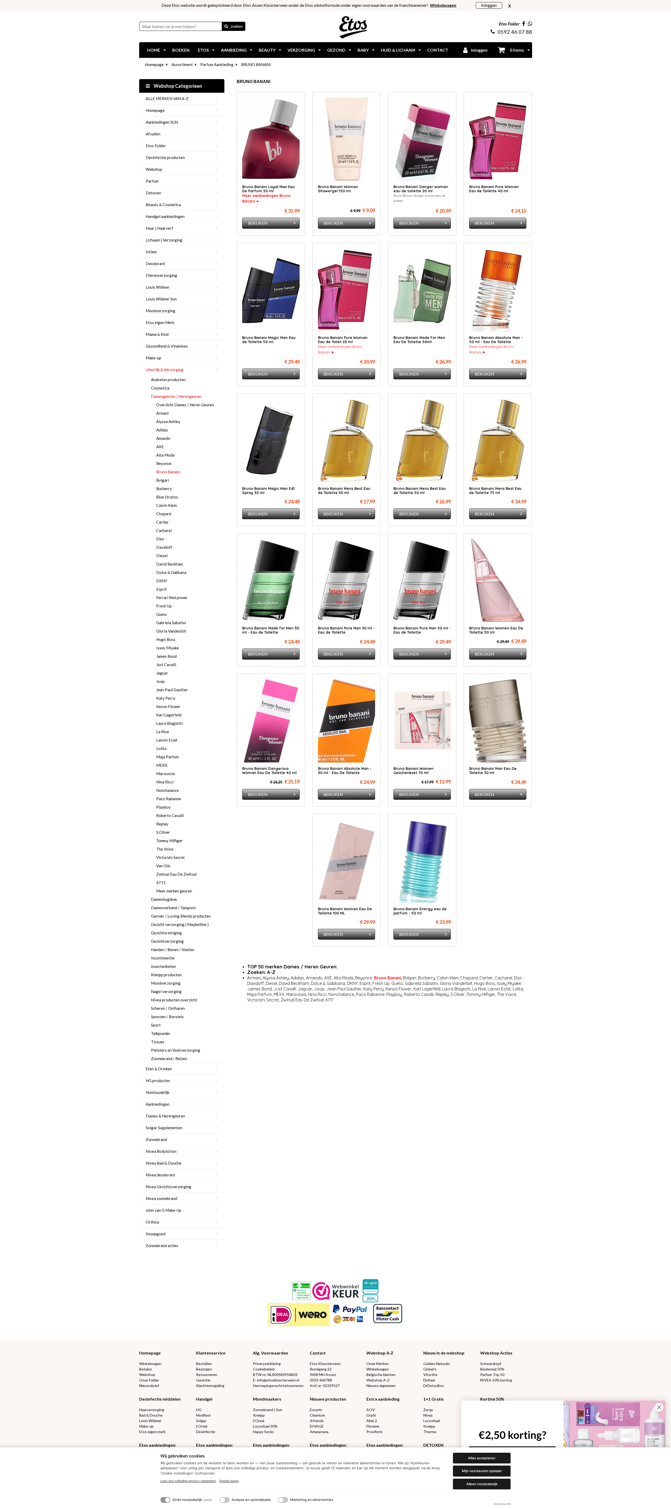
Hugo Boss (165, 639)
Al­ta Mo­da (165, 455)
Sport (156, 1025)
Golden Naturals (436, 1363)
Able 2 (371, 1420)
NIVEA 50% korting (496, 1380)
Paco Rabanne (168, 798)
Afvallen (153, 133)
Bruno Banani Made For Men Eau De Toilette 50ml (419, 339)
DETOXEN (433, 1445)
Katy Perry (165, 698)
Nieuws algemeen (381, 1385)
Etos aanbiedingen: (157, 1445)
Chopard (163, 513)
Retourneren (206, 1374)
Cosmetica (160, 388)
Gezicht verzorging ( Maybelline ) (180, 924)
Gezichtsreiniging (166, 932)
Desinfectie (205, 1431)
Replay (162, 823)
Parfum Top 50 (492, 1374)
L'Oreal (258, 1420)
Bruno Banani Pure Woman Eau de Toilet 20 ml (342, 339)
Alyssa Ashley (168, 421)
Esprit (161, 589)
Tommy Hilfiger (169, 840)
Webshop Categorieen (177, 86)
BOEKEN (181, 49)
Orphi (371, 1415)
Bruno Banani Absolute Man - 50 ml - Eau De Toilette (496, 339)
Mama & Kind (157, 334)
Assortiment (182, 64)
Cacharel (164, 530)
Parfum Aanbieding (217, 64)
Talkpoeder (160, 1033)
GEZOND (336, 49)
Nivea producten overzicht (174, 999)
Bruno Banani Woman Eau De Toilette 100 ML (345, 911)
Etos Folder (156, 145)
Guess (161, 614)
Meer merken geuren (174, 891)
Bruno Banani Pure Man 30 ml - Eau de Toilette (346, 630)
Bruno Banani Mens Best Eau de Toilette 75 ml (495, 490)
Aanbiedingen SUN (162, 122)
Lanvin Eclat (166, 740)
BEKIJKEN (258, 223)
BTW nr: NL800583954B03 (275, 1374)
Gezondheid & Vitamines (167, 346)
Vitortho (430, 1374)
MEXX (161, 765)
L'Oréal (201, 1426)
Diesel (161, 555)
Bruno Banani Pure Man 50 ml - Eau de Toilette (422, 630)
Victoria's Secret (170, 857)
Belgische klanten (381, 1374)
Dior (160, 538)
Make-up (153, 357)
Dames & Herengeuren (165, 1116)
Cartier (162, 522)
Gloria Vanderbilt (171, 631)
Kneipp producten (166, 974)
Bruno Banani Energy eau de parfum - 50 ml (420, 911)
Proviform (374, 1431)
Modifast (203, 1415)
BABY (363, 49)
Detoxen (153, 192)
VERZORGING (301, 49)
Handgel (204, 1398)
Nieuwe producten (328, 1398)
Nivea (427, 1415)
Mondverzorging (160, 310)
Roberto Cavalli (170, 815)
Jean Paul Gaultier (172, 689)
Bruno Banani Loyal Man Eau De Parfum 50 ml (268, 188)
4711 (161, 882)
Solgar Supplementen (164, 1127)
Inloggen (489, 5)
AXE (160, 446)
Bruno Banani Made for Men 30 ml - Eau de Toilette (270, 630)
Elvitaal (429, 1380)
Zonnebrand (156, 1139)
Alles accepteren (481, 1458)
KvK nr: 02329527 (325, 1385)
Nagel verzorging (166, 991)
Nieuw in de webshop (443, 1352)
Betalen (145, 1369)
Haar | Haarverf (159, 228)
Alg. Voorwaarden (270, 1352)
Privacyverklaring (267, 1363)
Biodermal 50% (492, 1369)
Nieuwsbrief (149, 1385)
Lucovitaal (431, 1420)
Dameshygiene (164, 899)
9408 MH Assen (323, 1374)
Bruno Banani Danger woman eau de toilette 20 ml (420, 188)
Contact (318, 1352)
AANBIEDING (234, 49)
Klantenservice (210, 1352)
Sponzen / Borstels (167, 1016)
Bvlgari (162, 480)
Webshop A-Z (379, 1352)
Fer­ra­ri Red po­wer (172, 597)
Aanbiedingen (158, 1104)
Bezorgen (204, 1369)
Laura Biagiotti (169, 723)
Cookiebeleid (263, 1369)
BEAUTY (267, 49)
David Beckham (169, 564)
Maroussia (165, 773)
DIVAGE (317, 1426)
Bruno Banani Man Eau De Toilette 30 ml (493, 770)
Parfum (152, 181)
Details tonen (229, 1481)
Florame (372, 1426)
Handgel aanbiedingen (165, 216)
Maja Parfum (167, 756)
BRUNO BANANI (256, 64)
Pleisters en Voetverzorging (175, 1050)
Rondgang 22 (321, 1369)
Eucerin (316, 1409)
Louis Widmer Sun (161, 299)
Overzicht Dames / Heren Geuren (185, 404)
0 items (516, 49)
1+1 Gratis (433, 1398)
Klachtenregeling (210, 1385)
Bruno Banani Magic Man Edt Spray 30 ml (268, 490)
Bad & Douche (151, 1415)
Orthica (152, 1222)
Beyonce (163, 463)
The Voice (165, 849)
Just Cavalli (166, 664)
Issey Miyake (167, 647)
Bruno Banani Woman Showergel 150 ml (338, 188)
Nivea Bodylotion (161, 1151)
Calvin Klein (166, 505)
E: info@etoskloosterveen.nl (276, 1380)
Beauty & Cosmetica (163, 204)
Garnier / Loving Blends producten (181, 916)
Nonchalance (167, 790)
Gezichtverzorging (167, 941)
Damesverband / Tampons (173, 907)
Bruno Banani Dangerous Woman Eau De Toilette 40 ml (269, 770)
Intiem (151, 251)
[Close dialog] (659, 1407)
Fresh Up (164, 606)
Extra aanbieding (382, 1398)
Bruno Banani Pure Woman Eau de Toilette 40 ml (494, 188)
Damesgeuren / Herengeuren (176, 396)
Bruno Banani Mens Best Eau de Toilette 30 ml (344, 490)
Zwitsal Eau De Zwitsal (176, 874)
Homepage (154, 64)
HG (199, 1409)
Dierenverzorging (161, 275)
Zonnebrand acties (162, 1245)
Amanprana (319, 1431)
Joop (160, 681)
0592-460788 (321, 1380)
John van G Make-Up (163, 1210)
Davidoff (164, 547)
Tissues (157, 1041)
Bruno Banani (168, 471)
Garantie (203, 1380)
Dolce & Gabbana (171, 572)
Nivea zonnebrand (161, 1198)
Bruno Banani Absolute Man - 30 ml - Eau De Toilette (344, 770)
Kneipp (259, 1415)
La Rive (162, 731)
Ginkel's (429, 1369)
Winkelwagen (150, 1363)
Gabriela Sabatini (171, 622)
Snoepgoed (155, 1233)
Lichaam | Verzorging (164, 240)
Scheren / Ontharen (168, 1008)
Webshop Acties (496, 1352)
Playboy (163, 807)
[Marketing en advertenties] (283, 1500)
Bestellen (204, 1363)
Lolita (161, 748)
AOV (370, 1409)
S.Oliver (163, 832)
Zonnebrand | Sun (267, 1409)
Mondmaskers (267, 1398)
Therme (429, 1431)
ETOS (203, 49)
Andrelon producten (168, 379)
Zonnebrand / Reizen (169, 1058)
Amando (163, 438)
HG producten (158, 1080)
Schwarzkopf (490, 1363)
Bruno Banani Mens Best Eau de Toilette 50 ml (419, 490)
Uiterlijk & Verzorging (164, 369)
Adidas (162, 429)
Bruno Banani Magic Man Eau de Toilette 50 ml (269, 339)
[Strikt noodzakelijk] (165, 1500)
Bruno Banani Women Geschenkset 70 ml (413, 770)
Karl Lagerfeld (168, 714)
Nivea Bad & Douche (163, 1163)
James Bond (166, 656)
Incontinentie (162, 958)
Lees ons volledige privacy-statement (188, 1481)
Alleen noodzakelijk (481, 1484)
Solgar (201, 1420)
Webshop (154, 169)
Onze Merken (377, 1363)
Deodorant (155, 263)
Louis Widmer (158, 287)
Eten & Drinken (159, 1068)
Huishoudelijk (157, 1092)
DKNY (161, 580)
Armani (162, 413)
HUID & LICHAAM (398, 49)
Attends (317, 1420)
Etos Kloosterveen (325, 1363)
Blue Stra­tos (167, 497)
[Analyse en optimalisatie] (225, 1500)
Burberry (164, 488)
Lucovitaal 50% (265, 1426)
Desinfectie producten (165, 157)
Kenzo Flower (168, 706)
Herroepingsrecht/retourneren (278, 1385)
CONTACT (437, 49)
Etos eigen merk (152, 1431)
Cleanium (317, 1415)
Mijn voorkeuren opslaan (482, 1471)
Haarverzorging (151, 1409)
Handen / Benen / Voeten (172, 949)
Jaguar (162, 673)
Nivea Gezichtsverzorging (168, 1186)
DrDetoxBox (433, 1385)
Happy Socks (263, 1431)
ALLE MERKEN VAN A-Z (167, 98)
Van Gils (163, 865)
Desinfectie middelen (160, 1398)
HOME (153, 49)
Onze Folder (149, 1380)
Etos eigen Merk (160, 322)
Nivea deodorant (160, 1174)
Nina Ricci (165, 782)
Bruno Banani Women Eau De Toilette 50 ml (496, 630)
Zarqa (428, 1409)
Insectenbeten (163, 966)
